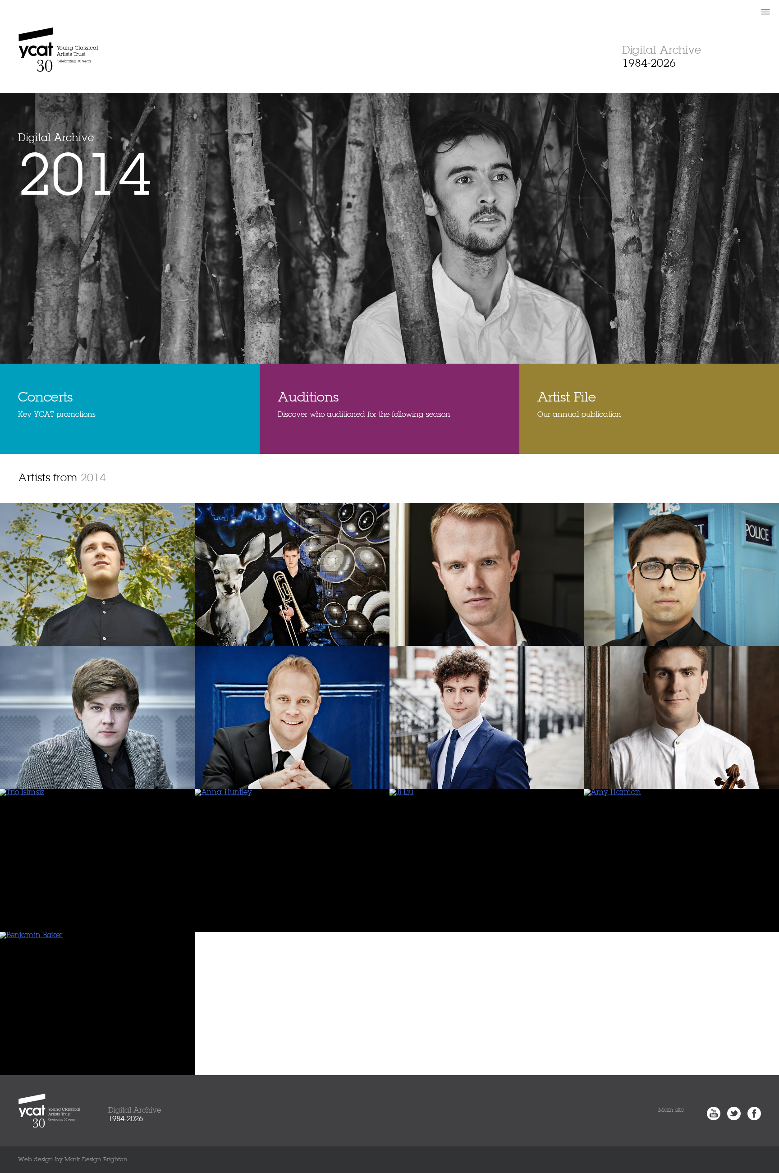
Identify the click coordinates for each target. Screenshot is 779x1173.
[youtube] (711, 1118)
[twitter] (732, 1118)
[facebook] (752, 1118)
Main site (671, 1110)
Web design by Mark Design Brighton (73, 1160)
